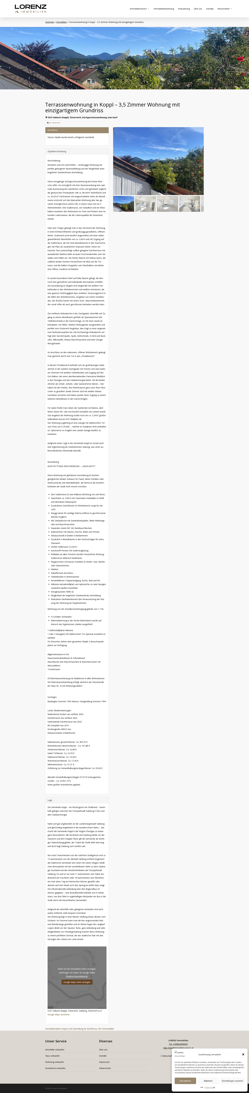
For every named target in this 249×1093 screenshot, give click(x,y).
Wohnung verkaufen (54, 1062)
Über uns (103, 1049)
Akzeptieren (185, 1081)
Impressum (104, 1062)
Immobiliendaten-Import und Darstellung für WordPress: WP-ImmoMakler (79, 1028)
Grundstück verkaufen (55, 1068)
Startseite (49, 22)
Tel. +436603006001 (178, 1044)
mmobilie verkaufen (55, 1049)
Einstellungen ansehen (232, 1081)
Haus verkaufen (52, 1055)
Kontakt (102, 1055)
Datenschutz (210, 1087)
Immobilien (61, 22)
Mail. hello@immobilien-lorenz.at (178, 1048)
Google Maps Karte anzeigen (76, 982)
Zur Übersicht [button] (54, 122)
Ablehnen (208, 1081)
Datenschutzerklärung (76, 976)
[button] (243, 1054)
